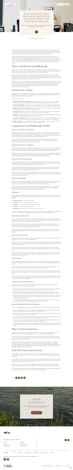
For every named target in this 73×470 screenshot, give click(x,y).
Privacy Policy (67, 465)
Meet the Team (29, 4)
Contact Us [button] (51, 452)
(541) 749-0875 (6, 444)
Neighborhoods (28, 452)
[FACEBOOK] (65, 440)
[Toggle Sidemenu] (68, 4)
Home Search (41, 4)
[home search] (65, 4)
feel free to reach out (57, 368)
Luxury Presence (49, 465)
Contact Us (55, 4)
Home (24, 3)
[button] (36, 412)
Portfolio (36, 3)
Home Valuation (48, 4)
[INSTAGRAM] (68, 440)
